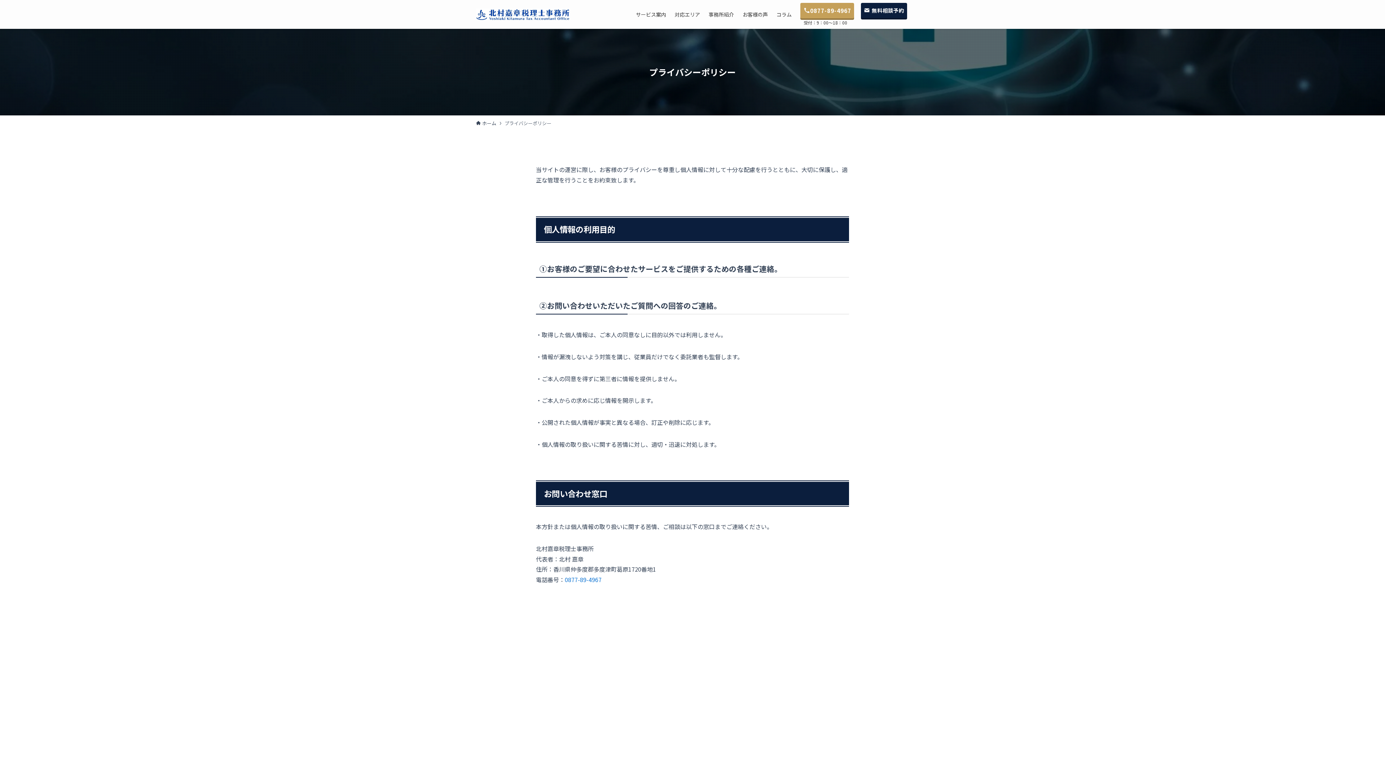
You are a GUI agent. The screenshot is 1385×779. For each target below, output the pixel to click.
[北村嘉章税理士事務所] (523, 14)
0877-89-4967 (583, 579)
